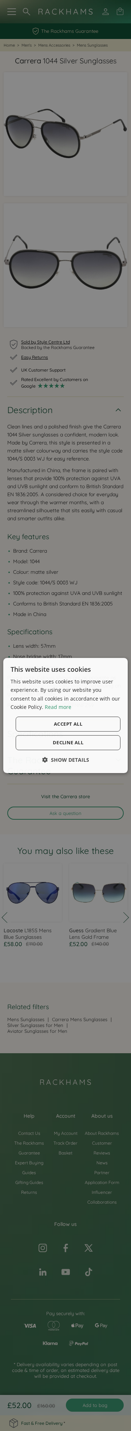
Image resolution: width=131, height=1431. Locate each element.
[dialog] (65, 715)
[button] (65, 760)
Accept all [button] (68, 724)
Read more (58, 706)
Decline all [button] (68, 742)
